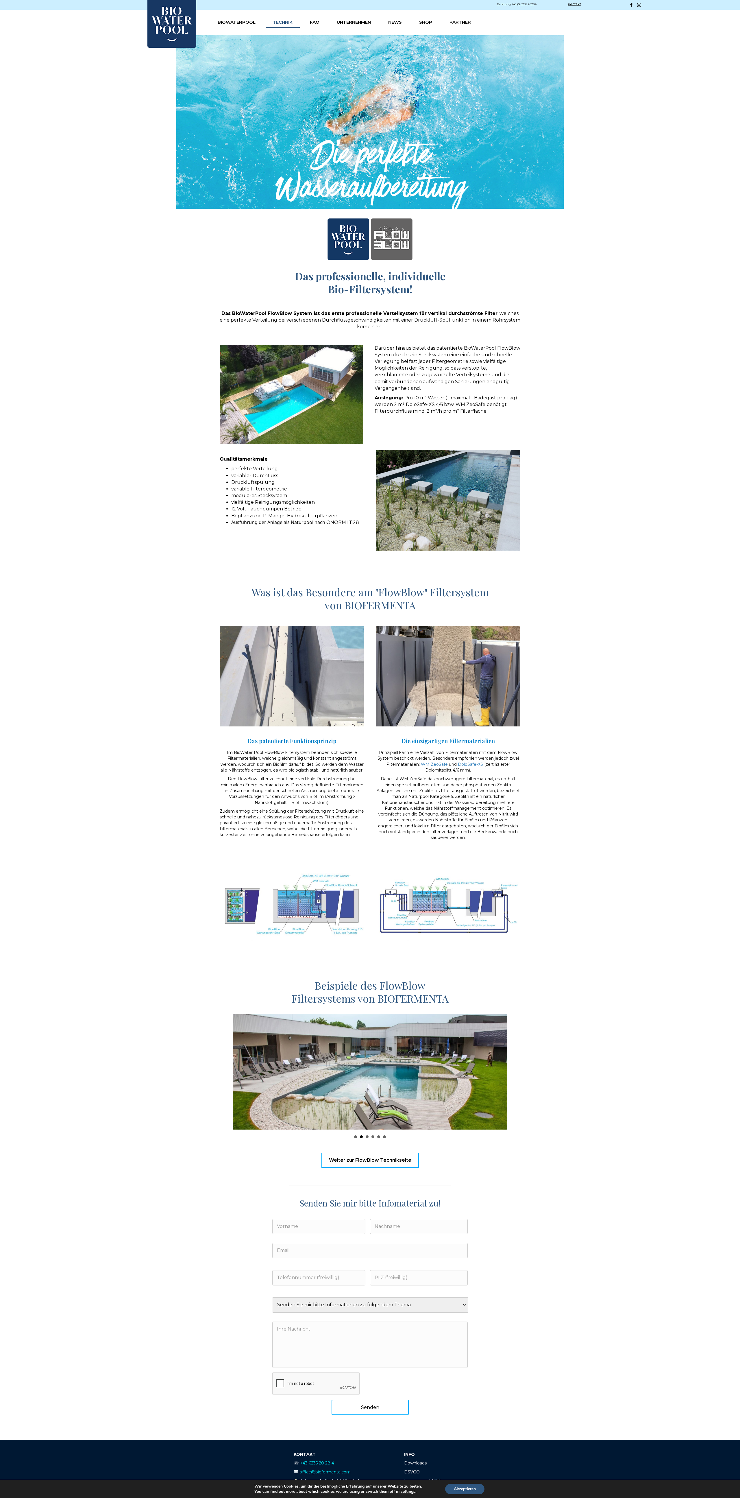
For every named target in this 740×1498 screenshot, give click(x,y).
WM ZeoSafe (434, 764)
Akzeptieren (465, 1489)
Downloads (415, 1463)
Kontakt (574, 4)
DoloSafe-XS (470, 764)
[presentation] (316, 1383)
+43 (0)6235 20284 (524, 4)
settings (408, 1491)
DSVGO (412, 1472)
